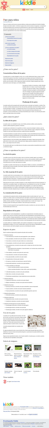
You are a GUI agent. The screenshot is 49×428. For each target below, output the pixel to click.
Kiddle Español (6, 426)
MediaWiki (10, 425)
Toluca (15, 356)
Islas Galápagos (36, 356)
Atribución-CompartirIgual (38, 408)
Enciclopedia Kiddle (24, 406)
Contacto (33, 426)
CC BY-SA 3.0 (22, 422)
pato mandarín (7, 372)
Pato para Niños (6, 411)
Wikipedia (33, 423)
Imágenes (27, 9)
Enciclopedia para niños (7, 21)
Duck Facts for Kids (16, 381)
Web (24, 9)
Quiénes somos (18, 426)
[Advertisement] (24, 14)
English (32, 9)
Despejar (42, 7)
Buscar (44, 7)
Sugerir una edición (33, 414)
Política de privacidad (26, 426)
